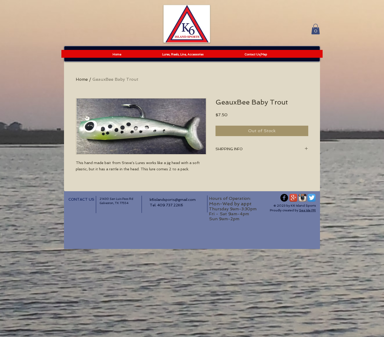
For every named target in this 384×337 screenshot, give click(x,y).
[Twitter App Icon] (312, 198)
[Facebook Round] (284, 198)
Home (82, 79)
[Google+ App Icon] (293, 198)
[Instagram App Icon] (302, 198)
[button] (315, 29)
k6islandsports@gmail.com (173, 199)
